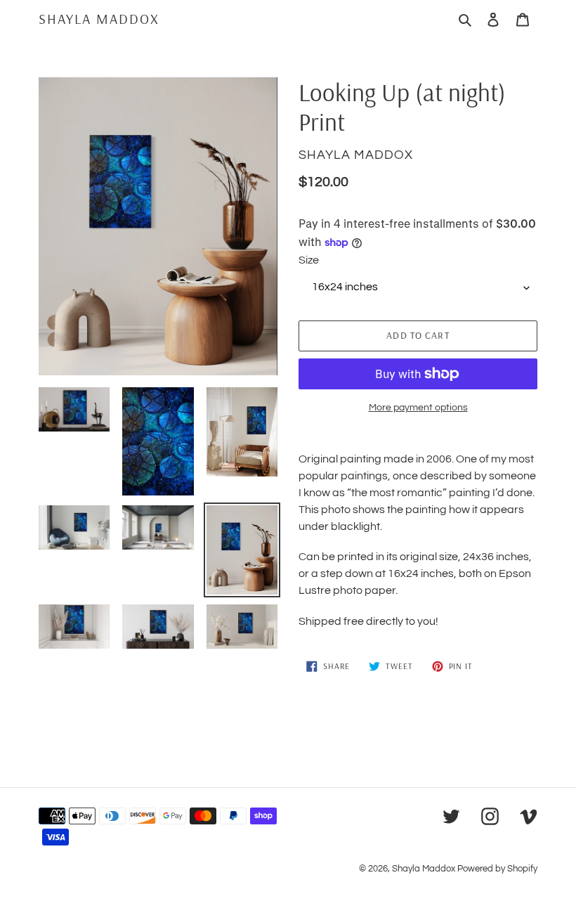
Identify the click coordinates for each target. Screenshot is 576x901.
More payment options (418, 408)
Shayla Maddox (99, 19)
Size (309, 260)
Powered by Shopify (497, 869)
